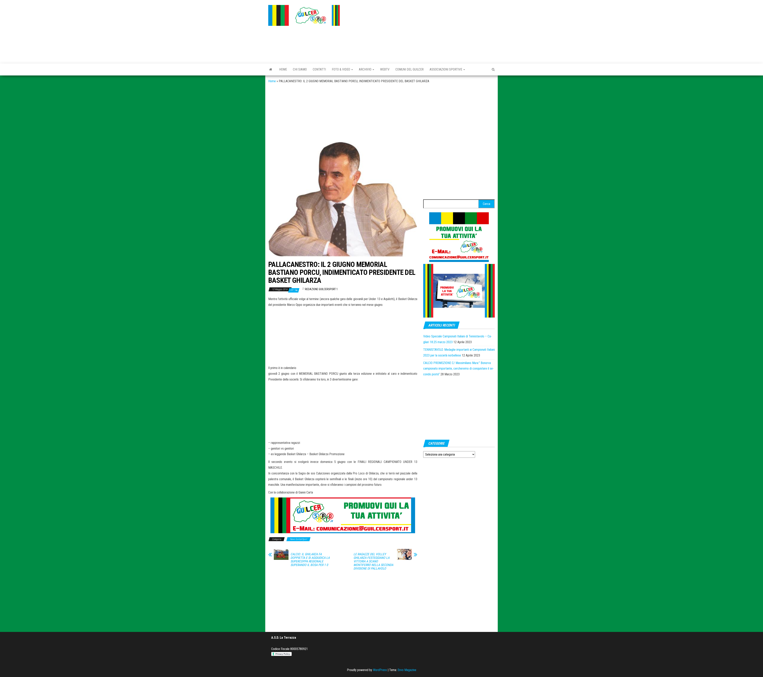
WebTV (384, 69)
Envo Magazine (407, 670)
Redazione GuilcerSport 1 (321, 289)
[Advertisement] (420, 31)
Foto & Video (341, 69)
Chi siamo (300, 69)
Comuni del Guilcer (409, 69)
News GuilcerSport (298, 539)
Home (283, 69)
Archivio (365, 69)
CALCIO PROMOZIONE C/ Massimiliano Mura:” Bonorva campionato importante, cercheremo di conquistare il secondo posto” (458, 368)
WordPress (380, 670)
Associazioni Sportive (446, 69)
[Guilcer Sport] (270, 69)
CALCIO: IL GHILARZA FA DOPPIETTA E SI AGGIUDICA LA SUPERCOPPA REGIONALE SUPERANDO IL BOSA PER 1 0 (310, 559)
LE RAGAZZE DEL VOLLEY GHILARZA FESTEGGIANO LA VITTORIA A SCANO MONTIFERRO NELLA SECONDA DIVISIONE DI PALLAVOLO (373, 561)
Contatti (319, 69)
